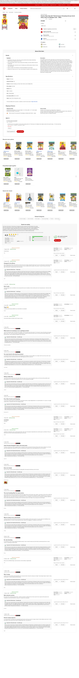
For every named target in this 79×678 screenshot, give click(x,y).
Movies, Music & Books (43, 1)
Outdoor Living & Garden (49, 0)
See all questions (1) (11, 131)
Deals (4, 3)
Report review (72, 255)
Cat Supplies (11, 12)
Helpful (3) (15, 125)
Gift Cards (59, 1)
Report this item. (34, 101)
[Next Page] (76, 151)
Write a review (57, 240)
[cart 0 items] (75, 8)
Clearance (7, 3)
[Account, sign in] (69, 8)
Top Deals (24, 3)
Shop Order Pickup (41, 3)
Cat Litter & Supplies (18, 12)
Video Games (36, 1)
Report (24, 125)
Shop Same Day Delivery (49, 3)
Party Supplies (50, 1)
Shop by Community (64, 1)
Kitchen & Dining (41, 0)
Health (6, 1)
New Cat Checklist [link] (30, 218)
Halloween (18, 0)
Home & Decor (35, 0)
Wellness (9, 1)
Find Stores (68, 3)
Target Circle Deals (30, 3)
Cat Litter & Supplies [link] (23, 218)
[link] (44, 19)
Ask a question (20, 131)
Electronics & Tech (29, 1)
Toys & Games (23, 1)
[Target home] (4, 8)
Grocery (55, 0)
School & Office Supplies (16, 1)
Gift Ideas (55, 1)
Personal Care (72, 0)
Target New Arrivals (3, 0)
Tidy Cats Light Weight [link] (45, 218)
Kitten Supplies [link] (37, 218)
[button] (44, 18)
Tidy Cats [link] (51, 218)
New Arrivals (11, 3)
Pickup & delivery (23, 8)
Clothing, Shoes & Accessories (26, 0)
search (64, 8)
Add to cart (43, 25)
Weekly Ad (36, 3)
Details (35, 113)
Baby (66, 0)
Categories (10, 8)
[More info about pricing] (65, 21)
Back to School (10, 0)
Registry (55, 3)
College (14, 0)
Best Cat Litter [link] (57, 218)
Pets (4, 1)
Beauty (68, 0)
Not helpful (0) (20, 125)
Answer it (9, 128)
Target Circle (63, 3)
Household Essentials (61, 0)
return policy (45, 113)
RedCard (59, 3)
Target (4, 12)
